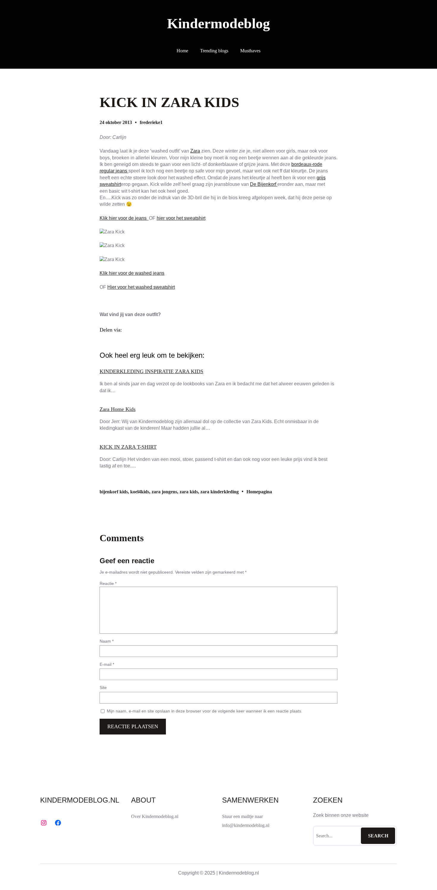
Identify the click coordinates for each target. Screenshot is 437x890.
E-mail (107, 664)
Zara (195, 150)
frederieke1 (151, 122)
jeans (122, 170)
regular (108, 170)
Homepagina (259, 491)
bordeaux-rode (306, 164)
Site (103, 687)
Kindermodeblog (218, 23)
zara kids (189, 491)
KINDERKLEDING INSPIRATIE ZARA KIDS (151, 371)
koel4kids (139, 491)
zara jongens (164, 491)
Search (378, 835)
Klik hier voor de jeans (124, 218)
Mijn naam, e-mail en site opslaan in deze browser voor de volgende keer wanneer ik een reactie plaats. (204, 711)
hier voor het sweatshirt (181, 218)
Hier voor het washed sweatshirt (141, 287)
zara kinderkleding (219, 491)
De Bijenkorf (263, 184)
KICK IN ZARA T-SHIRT (128, 447)
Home (182, 50)
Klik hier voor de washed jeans (132, 273)
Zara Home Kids (118, 409)
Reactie (108, 583)
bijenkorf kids (114, 491)
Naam (107, 641)
